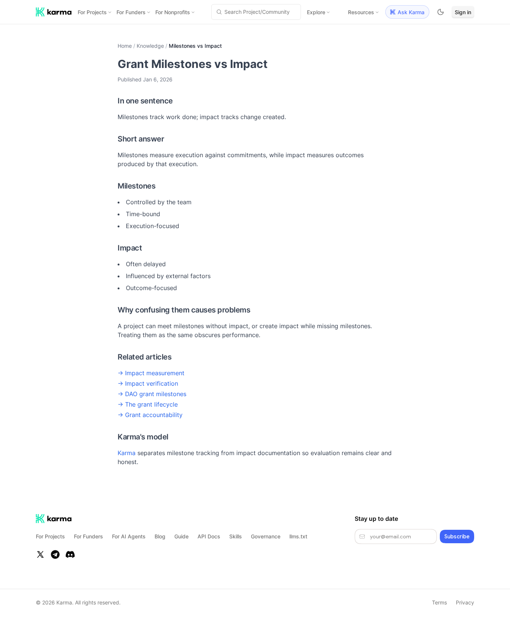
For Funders (131, 12)
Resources (361, 12)
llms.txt (298, 536)
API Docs (209, 536)
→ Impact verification (148, 383)
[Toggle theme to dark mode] (440, 12)
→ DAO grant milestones (152, 394)
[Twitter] (40, 554)
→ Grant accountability (150, 415)
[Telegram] (55, 554)
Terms (439, 602)
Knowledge (150, 46)
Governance (265, 536)
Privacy (465, 602)
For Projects (92, 12)
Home (125, 46)
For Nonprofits (172, 12)
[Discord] (70, 554)
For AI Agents (129, 536)
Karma (127, 453)
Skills (235, 536)
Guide (181, 536)
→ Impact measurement (151, 373)
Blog (160, 536)
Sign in (463, 12)
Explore (316, 12)
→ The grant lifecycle (148, 404)
